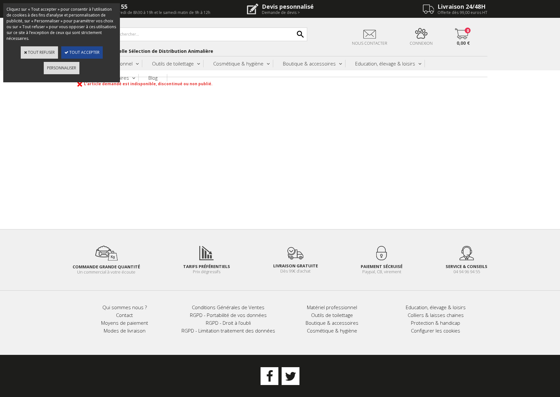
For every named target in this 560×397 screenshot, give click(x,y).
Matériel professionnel (332, 307)
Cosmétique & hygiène (238, 63)
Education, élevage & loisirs (385, 63)
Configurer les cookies (435, 330)
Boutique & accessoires (309, 63)
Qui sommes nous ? (124, 307)
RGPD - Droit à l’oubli (228, 323)
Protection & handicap (435, 323)
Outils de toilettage (173, 63)
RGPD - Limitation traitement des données (228, 330)
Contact (124, 315)
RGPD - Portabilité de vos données (228, 315)
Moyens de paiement (124, 323)
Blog (153, 78)
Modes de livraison (125, 330)
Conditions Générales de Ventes (228, 307)
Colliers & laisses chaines (436, 315)
